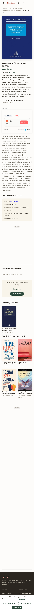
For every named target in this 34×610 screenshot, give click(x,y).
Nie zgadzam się (10, 603)
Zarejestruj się (17, 294)
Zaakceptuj (17, 607)
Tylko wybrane (24, 603)
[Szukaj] (18, 3)
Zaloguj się (17, 289)
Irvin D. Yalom (21, 366)
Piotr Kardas (5, 332)
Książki (9, 8)
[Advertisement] (17, 246)
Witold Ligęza (21, 395)
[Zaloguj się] (23, 3)
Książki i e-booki (6, 593)
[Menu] (3, 3)
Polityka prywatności (25, 593)
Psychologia (17, 10)
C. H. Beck (11, 72)
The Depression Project (8, 395)
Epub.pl (11, 3)
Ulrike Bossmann (6, 366)
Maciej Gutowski (7, 69)
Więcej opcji (22, 599)
